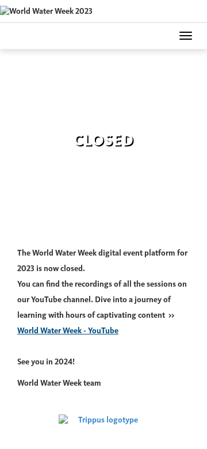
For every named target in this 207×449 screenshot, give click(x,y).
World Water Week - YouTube (67, 331)
